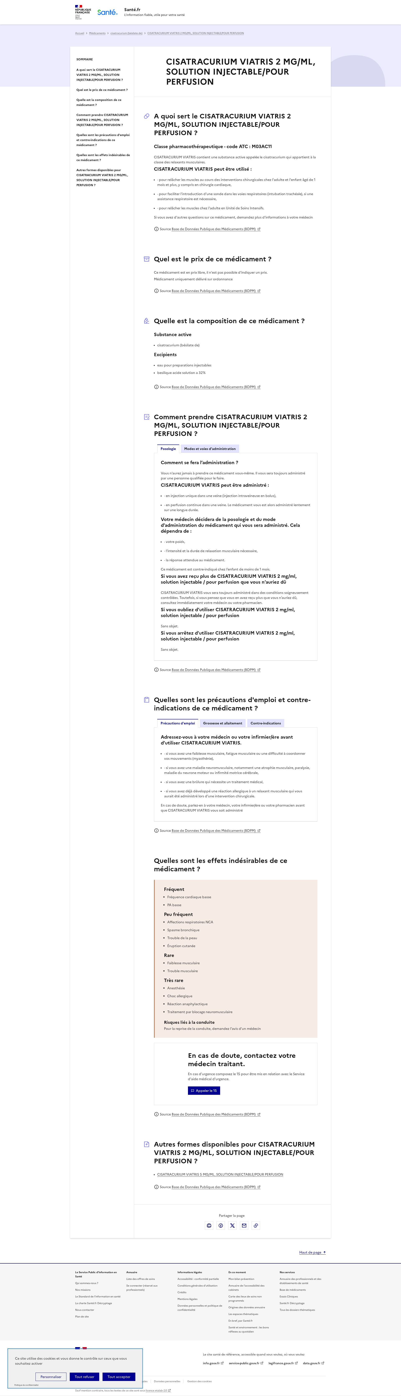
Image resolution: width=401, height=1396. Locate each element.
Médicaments (97, 33)
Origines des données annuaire (246, 1307)
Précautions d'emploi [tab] (178, 723)
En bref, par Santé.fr (240, 1321)
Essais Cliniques (289, 1296)
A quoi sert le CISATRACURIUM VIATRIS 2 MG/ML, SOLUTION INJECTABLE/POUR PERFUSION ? (99, 75)
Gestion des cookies (199, 1381)
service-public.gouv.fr (244, 1363)
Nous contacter (84, 1310)
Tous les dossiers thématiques (297, 1310)
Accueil (79, 33)
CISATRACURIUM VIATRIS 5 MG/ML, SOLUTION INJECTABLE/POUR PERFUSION (220, 1174)
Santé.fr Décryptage (292, 1303)
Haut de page (310, 1252)
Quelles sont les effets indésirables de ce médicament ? (103, 157)
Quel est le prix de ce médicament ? (102, 90)
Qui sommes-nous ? (86, 1283)
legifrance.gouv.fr (281, 1363)
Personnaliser (51, 1376)
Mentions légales (187, 1299)
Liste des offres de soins (140, 1279)
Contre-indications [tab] (266, 723)
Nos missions (82, 1290)
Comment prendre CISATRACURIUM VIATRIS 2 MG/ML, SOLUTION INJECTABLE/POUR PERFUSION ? (102, 120)
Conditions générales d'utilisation (197, 1286)
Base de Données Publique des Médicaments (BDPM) (214, 228)
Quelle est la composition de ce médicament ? (98, 102)
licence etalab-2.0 (156, 1390)
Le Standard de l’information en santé (98, 1296)
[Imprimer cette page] (209, 1225)
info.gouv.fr (211, 1363)
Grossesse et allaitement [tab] (222, 723)
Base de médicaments (293, 1290)
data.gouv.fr (311, 1363)
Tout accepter (119, 1376)
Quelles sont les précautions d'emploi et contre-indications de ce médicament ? (103, 140)
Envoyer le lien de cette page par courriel (244, 1225)
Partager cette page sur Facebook (221, 1225)
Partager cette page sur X (232, 1225)
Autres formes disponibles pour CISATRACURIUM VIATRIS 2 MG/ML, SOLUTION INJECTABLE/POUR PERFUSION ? (102, 177)
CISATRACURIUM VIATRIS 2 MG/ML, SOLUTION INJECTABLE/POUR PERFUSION (195, 33)
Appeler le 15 (206, 1090)
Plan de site (82, 1317)
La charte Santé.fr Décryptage (93, 1303)
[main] (200, 632)
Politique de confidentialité (26, 1385)
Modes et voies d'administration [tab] (210, 448)
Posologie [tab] (168, 448)
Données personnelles (167, 1381)
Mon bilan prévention (241, 1279)
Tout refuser (84, 1376)
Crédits (182, 1292)
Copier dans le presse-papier (256, 1225)
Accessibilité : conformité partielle (198, 1279)
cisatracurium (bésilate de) (126, 33)
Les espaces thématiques (243, 1314)
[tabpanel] (235, 557)
